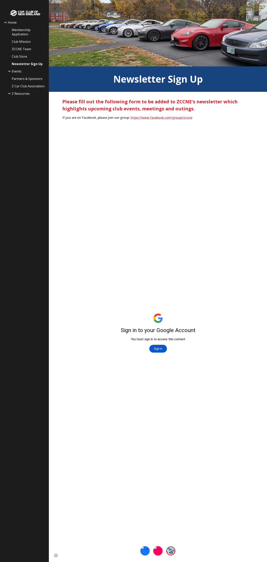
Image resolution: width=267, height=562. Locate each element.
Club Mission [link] (21, 41)
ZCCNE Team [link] (21, 49)
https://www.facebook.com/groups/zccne (161, 117)
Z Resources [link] (21, 93)
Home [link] (12, 22)
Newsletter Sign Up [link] (27, 64)
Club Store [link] (19, 56)
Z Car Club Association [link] (28, 86)
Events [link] (17, 71)
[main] (158, 79)
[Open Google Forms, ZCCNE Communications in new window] (248, 136)
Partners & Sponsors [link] (27, 79)
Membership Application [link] (21, 32)
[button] (262, 5)
